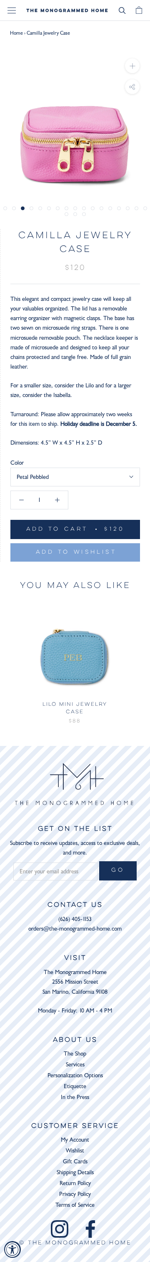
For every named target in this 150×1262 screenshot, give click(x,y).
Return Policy (75, 1183)
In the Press (75, 1097)
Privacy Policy (75, 1194)
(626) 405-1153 (75, 919)
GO (118, 870)
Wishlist (75, 1150)
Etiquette (75, 1086)
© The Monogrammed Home (75, 1243)
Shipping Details (75, 1172)
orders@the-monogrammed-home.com (75, 928)
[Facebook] (90, 1229)
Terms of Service (75, 1205)
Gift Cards (75, 1161)
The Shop (75, 1053)
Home (16, 33)
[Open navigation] (12, 11)
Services (75, 1064)
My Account (75, 1139)
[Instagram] (59, 1229)
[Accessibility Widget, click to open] (12, 1249)
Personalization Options (75, 1075)
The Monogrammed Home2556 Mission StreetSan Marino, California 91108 (75, 982)
